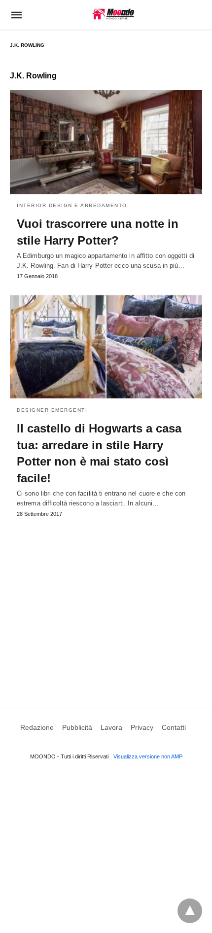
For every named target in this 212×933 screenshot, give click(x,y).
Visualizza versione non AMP (147, 756)
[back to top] (189, 910)
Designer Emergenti (52, 410)
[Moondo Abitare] (113, 14)
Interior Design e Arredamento (72, 205)
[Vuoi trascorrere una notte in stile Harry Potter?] (106, 142)
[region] (106, 601)
